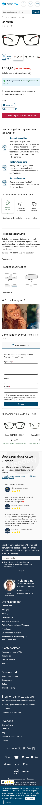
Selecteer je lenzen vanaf (21, 115)
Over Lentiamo (7, 725)
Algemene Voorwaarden (11, 621)
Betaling (5, 613)
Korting (4, 684)
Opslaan (21, 404)
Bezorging (5, 609)
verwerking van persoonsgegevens (16, 563)
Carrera (21, 17)
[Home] (2, 17)
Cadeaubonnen (7, 617)
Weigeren (8, 802)
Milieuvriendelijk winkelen (11, 633)
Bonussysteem (7, 680)
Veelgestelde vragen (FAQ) (12, 652)
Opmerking (8, 362)
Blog (3, 732)
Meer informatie (17, 798)
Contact (5, 740)
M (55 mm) (9, 105)
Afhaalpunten (7, 629)
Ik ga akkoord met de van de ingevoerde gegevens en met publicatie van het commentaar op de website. (20, 397)
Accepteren (30, 798)
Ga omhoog (30, 779)
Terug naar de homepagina (16, 779)
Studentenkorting (8, 688)
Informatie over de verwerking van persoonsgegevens (14, 638)
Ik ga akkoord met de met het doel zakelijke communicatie (18, 564)
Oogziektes (6, 708)
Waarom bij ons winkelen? (12, 736)
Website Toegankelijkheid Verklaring (15, 625)
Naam (7, 378)
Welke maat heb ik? (9, 109)
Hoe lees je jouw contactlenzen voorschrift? (18, 704)
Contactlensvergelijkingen (11, 712)
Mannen (13, 17)
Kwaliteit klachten (8, 659)
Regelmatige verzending (11, 676)
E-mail (7, 387)
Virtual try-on (9, 57)
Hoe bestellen (7, 606)
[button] (18, 57)
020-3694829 (22, 590)
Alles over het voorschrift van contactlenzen (18, 700)
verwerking (26, 395)
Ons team (5, 729)
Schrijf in (21, 571)
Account (5, 663)
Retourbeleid (6, 656)
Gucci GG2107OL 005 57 (14, 435)
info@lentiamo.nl (23, 594)
